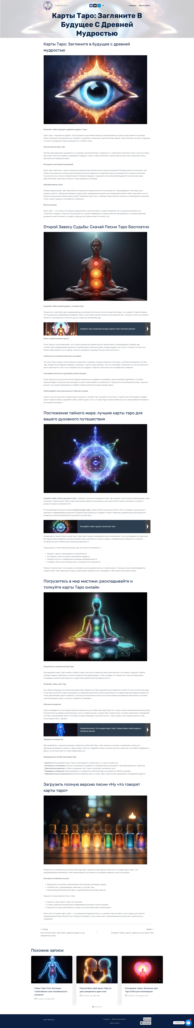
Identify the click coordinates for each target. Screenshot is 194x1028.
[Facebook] (91, 5)
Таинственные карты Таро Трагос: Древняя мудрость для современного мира (62, 933)
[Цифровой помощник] (103, 5)
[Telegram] (99, 5)
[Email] (95, 5)
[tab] (92, 1006)
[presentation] (51, 969)
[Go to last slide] (34, 980)
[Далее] (159, 980)
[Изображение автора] (35, 999)
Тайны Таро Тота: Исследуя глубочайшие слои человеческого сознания (50, 991)
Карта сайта (144, 5)
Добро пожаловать (119, 1019)
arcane (42, 999)
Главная (132, 5)
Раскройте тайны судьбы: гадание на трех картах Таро (132, 931)
